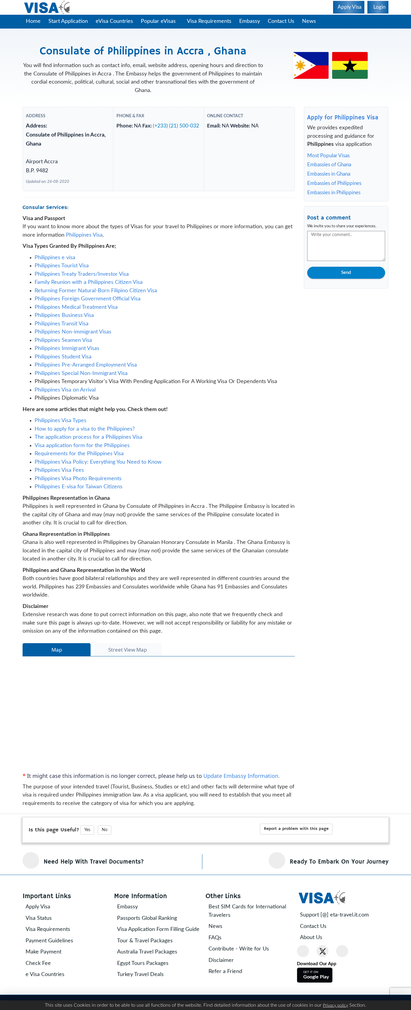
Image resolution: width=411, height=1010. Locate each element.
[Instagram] (342, 961)
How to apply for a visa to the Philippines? (85, 439)
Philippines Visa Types (60, 431)
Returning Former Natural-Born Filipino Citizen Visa (96, 301)
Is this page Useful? (54, 840)
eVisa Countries (114, 21)
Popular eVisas (159, 21)
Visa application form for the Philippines (82, 456)
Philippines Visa (84, 245)
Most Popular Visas (328, 155)
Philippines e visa (55, 268)
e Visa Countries (49, 984)
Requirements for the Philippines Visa (79, 464)
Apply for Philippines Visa (343, 117)
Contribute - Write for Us (243, 959)
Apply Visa (42, 917)
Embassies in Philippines (333, 192)
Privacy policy (335, 1005)
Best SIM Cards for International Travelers (251, 921)
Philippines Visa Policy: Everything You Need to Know (98, 472)
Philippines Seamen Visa (63, 350)
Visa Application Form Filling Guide (154, 944)
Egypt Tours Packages (147, 981)
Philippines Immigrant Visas (67, 358)
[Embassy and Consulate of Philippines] (311, 65)
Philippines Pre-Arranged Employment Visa (86, 375)
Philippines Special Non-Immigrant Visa (81, 383)
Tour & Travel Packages (149, 959)
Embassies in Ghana (328, 174)
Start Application (68, 21)
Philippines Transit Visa (61, 334)
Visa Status (43, 928)
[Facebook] (303, 961)
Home (33, 21)
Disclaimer (225, 970)
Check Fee (42, 973)
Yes (87, 840)
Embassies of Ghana (329, 164)
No (104, 840)
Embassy (252, 21)
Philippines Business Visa (64, 325)
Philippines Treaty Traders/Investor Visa (82, 284)
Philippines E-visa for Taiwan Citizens (78, 497)
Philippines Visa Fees (59, 480)
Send (346, 272)
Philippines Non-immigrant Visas (73, 342)
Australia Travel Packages (151, 970)
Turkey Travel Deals (144, 993)
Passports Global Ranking (151, 928)
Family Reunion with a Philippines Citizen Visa (89, 292)
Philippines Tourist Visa (62, 276)
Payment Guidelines (53, 951)
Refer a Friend (229, 981)
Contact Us (284, 21)
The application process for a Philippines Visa (88, 447)
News (312, 21)
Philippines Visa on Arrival (65, 400)
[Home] (47, 7)
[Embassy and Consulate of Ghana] (350, 65)
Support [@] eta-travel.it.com (338, 925)
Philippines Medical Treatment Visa (76, 317)
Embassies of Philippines (334, 183)
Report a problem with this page (296, 839)
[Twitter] (323, 961)
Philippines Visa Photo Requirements (78, 489)
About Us (315, 947)
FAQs (219, 948)
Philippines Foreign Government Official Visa (88, 309)
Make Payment (48, 962)
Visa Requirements (212, 21)
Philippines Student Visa (63, 367)
